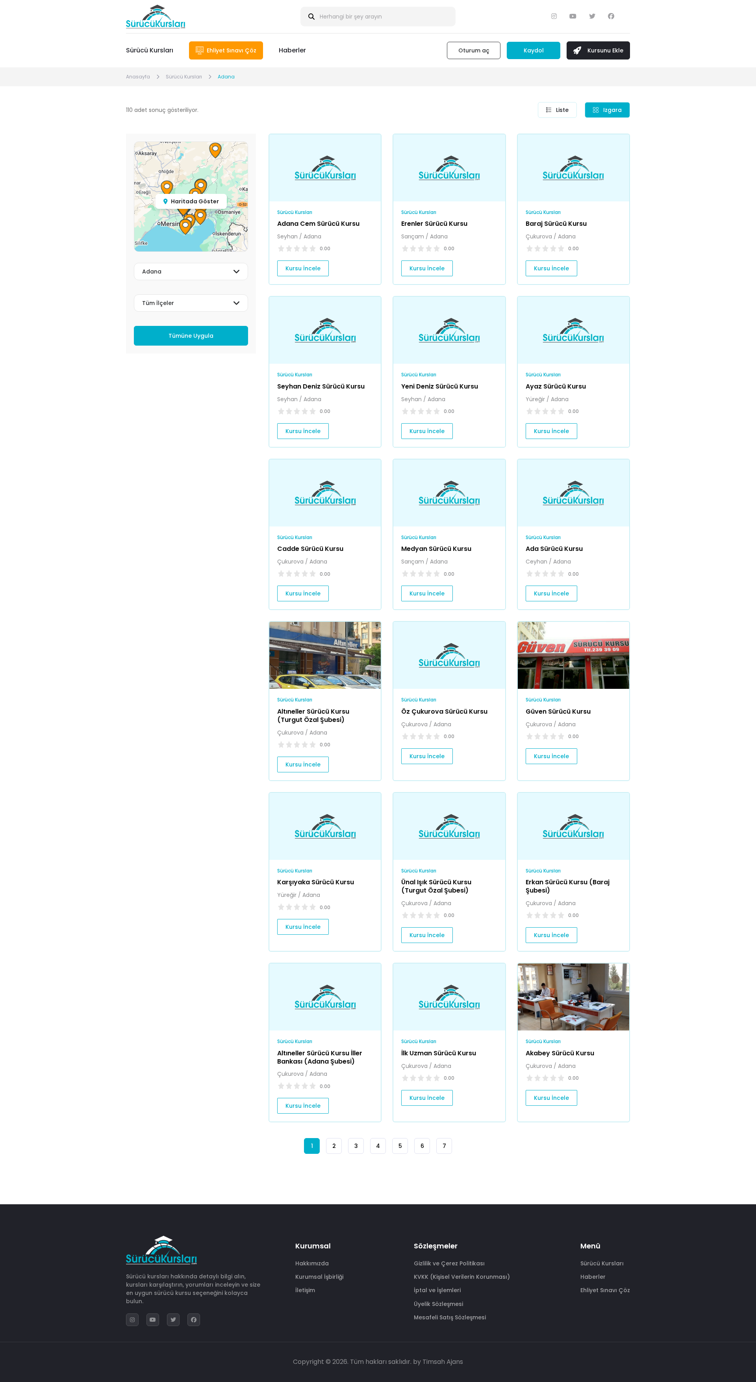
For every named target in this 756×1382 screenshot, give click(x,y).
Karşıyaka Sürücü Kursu (315, 882)
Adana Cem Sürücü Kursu (318, 223)
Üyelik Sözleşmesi (438, 1304)
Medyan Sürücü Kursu (436, 548)
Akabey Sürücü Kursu (560, 1053)
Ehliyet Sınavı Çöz (605, 1290)
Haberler (292, 50)
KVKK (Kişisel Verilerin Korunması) (462, 1277)
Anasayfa (138, 76)
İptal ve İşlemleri (437, 1290)
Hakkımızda (312, 1263)
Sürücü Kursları (149, 50)
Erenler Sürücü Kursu (434, 223)
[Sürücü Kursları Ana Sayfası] (155, 16)
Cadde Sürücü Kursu (310, 548)
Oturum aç (473, 50)
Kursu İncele (303, 268)
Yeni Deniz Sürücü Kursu (439, 386)
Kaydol (534, 50)
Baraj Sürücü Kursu (556, 223)
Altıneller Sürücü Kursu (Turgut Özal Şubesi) (313, 715)
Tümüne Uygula (191, 336)
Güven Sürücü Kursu (558, 711)
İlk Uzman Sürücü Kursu (438, 1053)
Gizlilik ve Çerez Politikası (449, 1263)
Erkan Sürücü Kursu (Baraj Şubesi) (568, 886)
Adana (226, 76)
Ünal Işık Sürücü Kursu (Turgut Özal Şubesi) (436, 886)
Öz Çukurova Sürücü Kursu (444, 711)
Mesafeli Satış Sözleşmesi (450, 1317)
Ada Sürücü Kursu (554, 548)
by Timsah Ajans (438, 1361)
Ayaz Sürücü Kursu (556, 386)
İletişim (305, 1290)
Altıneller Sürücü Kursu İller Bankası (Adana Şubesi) (319, 1057)
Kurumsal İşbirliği (319, 1277)
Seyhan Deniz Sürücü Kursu (321, 386)
